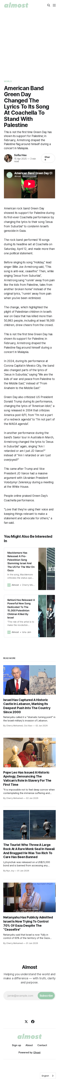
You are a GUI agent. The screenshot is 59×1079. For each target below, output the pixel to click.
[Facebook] (32, 1021)
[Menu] (54, 5)
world (8, 81)
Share (47, 158)
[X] (26, 1021)
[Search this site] (48, 5)
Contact (42, 1045)
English (45, 1075)
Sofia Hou (20, 155)
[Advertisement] (29, 41)
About (29, 1045)
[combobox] (48, 1076)
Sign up (16, 1045)
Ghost (36, 1052)
